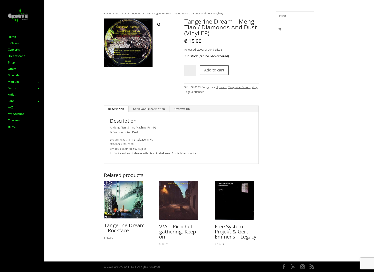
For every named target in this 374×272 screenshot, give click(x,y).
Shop (11, 62)
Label (12, 101)
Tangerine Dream (140, 13)
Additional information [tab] (149, 109)
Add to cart (214, 70)
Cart (15, 127)
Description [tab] (116, 109)
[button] (158, 24)
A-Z (10, 107)
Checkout (14, 120)
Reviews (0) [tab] (182, 109)
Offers (12, 69)
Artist (11, 95)
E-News (13, 43)
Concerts (14, 50)
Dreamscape (16, 56)
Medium (13, 82)
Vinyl (255, 87)
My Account (16, 114)
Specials (14, 75)
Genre (12, 88)
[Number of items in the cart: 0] (279, 29)
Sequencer (197, 92)
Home (12, 37)
